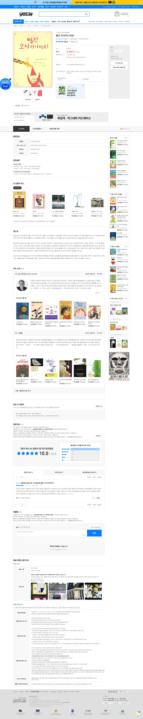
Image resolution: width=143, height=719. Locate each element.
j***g (112, 302)
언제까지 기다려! (121, 275)
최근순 (89, 477)
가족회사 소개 (124, 691)
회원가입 (109, 6)
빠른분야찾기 (18, 21)
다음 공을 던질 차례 (122, 140)
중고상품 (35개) (61, 79)
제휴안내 (66, 691)
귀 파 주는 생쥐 (121, 150)
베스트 (27, 21)
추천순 (94, 477)
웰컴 (15, 25)
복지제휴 (71, 691)
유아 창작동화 (35, 168)
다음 (24, 477)
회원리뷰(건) (74, 41)
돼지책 (34, 211)
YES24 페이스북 (112, 692)
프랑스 (70, 91)
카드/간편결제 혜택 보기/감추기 (85, 64)
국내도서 (21, 25)
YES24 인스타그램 (116, 692)
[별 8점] (27, 527)
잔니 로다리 (59, 39)
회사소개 (15, 691)
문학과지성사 (73, 39)
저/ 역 (62, 39)
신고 (41, 485)
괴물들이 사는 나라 (96, 211)
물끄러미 (119, 257)
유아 (29, 25)
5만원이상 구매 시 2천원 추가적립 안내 (85, 57)
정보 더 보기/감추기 (69, 42)
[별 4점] (22, 527)
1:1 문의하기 (107, 703)
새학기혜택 (91, 21)
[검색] (86, 14)
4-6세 (35, 25)
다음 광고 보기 (129, 17)
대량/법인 (127, 21)
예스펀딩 (63, 21)
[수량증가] (123, 51)
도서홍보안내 (53, 691)
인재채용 (21, 691)
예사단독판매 (99, 21)
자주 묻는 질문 (116, 703)
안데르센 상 (26, 105)
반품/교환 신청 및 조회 (44, 611)
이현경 (65, 39)
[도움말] (63, 55)
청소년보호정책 (44, 691)
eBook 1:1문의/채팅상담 (121, 700)
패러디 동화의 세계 (115, 305)
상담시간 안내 (125, 703)
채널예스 (53, 21)
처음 (17, 477)
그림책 (112, 337)
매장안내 (46, 21)
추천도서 (121, 21)
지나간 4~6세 (114, 322)
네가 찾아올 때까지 (93, 379)
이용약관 (27, 691)
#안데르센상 (17, 188)
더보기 (126, 138)
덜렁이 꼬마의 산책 (36, 322)
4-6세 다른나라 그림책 (34, 166)
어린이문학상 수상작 (38, 174)
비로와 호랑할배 (121, 170)
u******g (113, 334)
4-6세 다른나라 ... (46, 25)
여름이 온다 (75, 211)
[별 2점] (20, 527)
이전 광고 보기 (127, 17)
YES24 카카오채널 (109, 692)
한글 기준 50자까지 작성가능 (25, 532)
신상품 (32, 21)
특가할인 (115, 21)
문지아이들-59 (65, 32)
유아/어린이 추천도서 (25, 174)
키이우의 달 (19, 322)
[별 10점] (29, 527)
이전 (19, 477)
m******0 (27, 485)
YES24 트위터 (114, 692)
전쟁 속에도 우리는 (79, 322)
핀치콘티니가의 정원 (80, 379)
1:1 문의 (53, 611)
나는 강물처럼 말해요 (58, 211)
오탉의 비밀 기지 (121, 180)
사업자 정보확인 (65, 702)
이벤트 (36, 21)
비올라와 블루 (49, 379)
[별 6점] (24, 527)
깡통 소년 (16, 211)
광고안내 (60, 691)
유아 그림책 (27, 168)
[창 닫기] (82, 85)
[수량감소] (115, 51)
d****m (112, 319)
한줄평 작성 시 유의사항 (101, 527)
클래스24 (69, 21)
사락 (58, 21)
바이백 (41, 21)
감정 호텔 (119, 233)
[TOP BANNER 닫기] (140, 2)
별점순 (100, 477)
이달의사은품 (107, 21)
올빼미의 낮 (34, 379)
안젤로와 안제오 (121, 160)
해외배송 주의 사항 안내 (119, 56)
